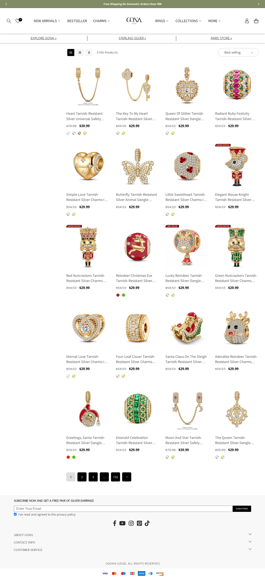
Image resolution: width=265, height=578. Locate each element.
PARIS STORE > (221, 38)
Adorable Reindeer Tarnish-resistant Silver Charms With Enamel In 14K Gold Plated (236, 359)
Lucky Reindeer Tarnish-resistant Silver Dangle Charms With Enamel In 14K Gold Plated (186, 278)
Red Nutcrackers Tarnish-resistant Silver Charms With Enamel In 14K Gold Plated (85, 278)
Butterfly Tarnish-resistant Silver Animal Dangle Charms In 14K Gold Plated (136, 197)
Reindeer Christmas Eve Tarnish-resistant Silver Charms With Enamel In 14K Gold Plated (137, 278)
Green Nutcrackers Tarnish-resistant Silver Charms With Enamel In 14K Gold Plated (236, 278)
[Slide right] (259, 4)
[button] (47, 20)
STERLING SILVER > (132, 38)
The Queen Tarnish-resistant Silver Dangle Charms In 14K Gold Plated (236, 440)
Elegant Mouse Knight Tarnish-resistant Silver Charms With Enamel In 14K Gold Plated (236, 197)
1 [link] (71, 477)
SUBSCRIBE (242, 509)
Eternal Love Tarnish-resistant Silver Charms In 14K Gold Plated (86, 359)
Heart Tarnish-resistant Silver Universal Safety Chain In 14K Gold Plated (85, 116)
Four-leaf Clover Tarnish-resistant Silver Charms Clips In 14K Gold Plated (135, 359)
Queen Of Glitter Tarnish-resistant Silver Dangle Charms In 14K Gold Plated (186, 116)
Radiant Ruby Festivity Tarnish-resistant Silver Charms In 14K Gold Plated (236, 116)
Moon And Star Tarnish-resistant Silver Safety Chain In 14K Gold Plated (184, 440)
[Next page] (126, 476)
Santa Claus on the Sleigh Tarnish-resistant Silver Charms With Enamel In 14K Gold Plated (186, 359)
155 (115, 477)
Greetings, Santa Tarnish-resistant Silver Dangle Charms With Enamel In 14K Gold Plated (87, 440)
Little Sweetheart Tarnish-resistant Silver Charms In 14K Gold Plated (185, 197)
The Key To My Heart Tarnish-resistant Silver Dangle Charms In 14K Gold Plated (137, 116)
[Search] (8, 21)
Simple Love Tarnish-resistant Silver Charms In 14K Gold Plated (86, 197)
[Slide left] (6, 4)
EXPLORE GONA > (44, 38)
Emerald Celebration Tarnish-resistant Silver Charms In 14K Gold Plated (136, 440)
